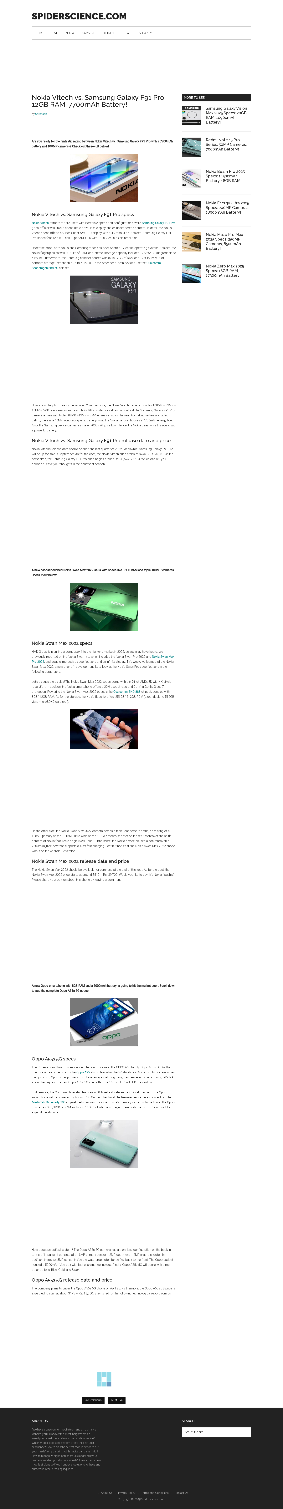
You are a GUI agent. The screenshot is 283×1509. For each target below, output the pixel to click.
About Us (106, 1492)
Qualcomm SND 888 (127, 692)
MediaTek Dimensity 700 (48, 1102)
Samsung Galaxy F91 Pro (159, 223)
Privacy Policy (127, 1492)
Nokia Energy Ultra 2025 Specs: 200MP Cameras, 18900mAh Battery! (227, 208)
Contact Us (181, 1492)
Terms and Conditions (155, 1492)
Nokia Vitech (40, 223)
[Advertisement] (141, 68)
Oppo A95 (83, 1072)
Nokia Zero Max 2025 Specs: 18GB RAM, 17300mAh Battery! (225, 271)
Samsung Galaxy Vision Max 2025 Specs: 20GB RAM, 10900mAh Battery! (226, 115)
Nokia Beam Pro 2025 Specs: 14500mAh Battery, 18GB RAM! (225, 176)
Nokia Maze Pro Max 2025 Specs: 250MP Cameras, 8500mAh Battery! (224, 241)
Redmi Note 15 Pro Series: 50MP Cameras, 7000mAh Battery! (226, 144)
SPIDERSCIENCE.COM (79, 16)
